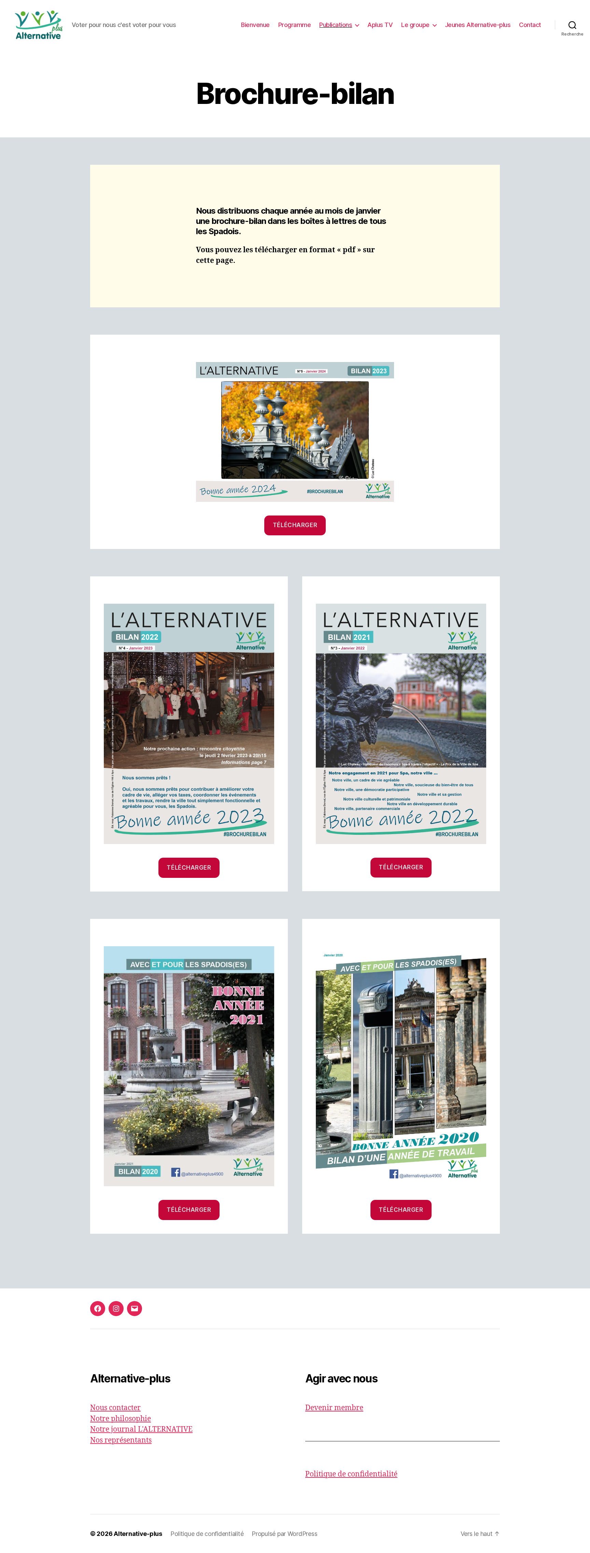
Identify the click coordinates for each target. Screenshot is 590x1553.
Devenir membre (334, 1408)
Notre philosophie (120, 1418)
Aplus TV (380, 24)
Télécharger (295, 525)
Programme (294, 24)
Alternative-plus (138, 1533)
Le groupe (415, 24)
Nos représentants (121, 1440)
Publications (335, 24)
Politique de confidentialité (351, 1474)
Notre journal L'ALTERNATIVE (141, 1429)
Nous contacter (115, 1408)
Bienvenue (255, 24)
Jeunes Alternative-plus (478, 24)
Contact (530, 24)
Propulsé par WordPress (284, 1533)
